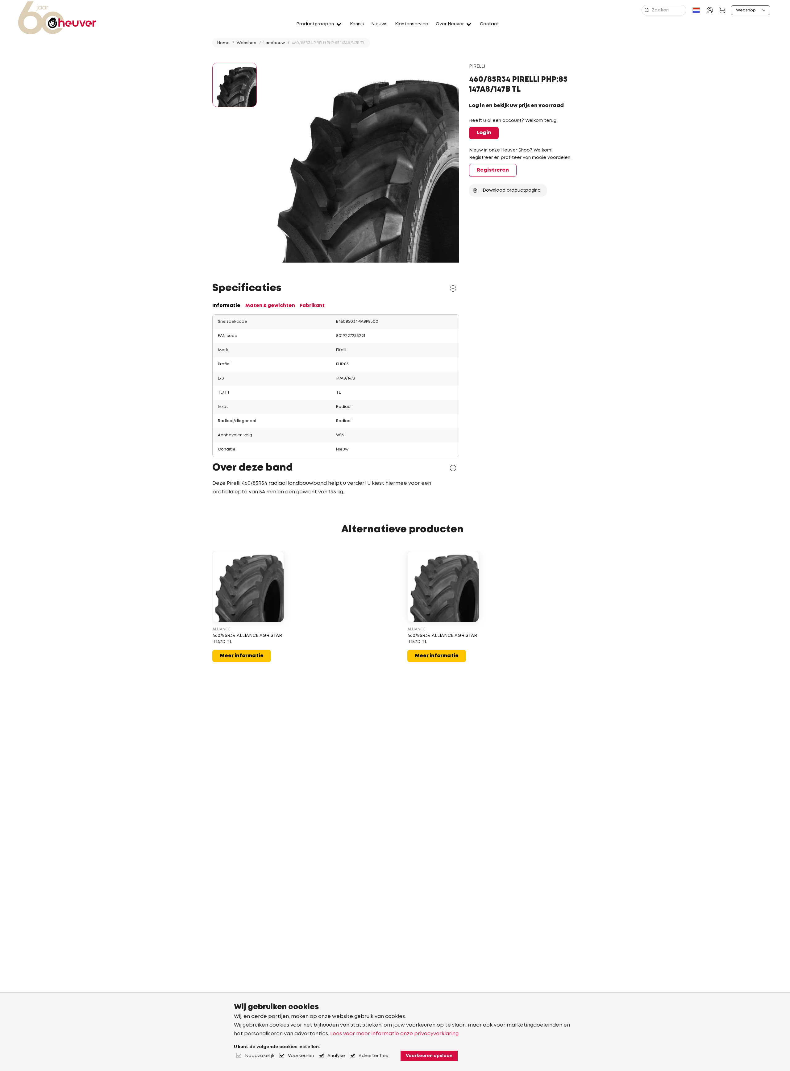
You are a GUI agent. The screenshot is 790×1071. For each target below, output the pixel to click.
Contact (489, 24)
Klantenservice (411, 24)
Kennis (357, 24)
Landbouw (274, 43)
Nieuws (379, 24)
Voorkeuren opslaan (429, 1056)
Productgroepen (315, 24)
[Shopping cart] (722, 10)
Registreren (493, 170)
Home (223, 43)
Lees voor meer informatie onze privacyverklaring (394, 1034)
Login (483, 133)
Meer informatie (242, 656)
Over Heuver (450, 24)
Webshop (246, 43)
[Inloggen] (709, 10)
